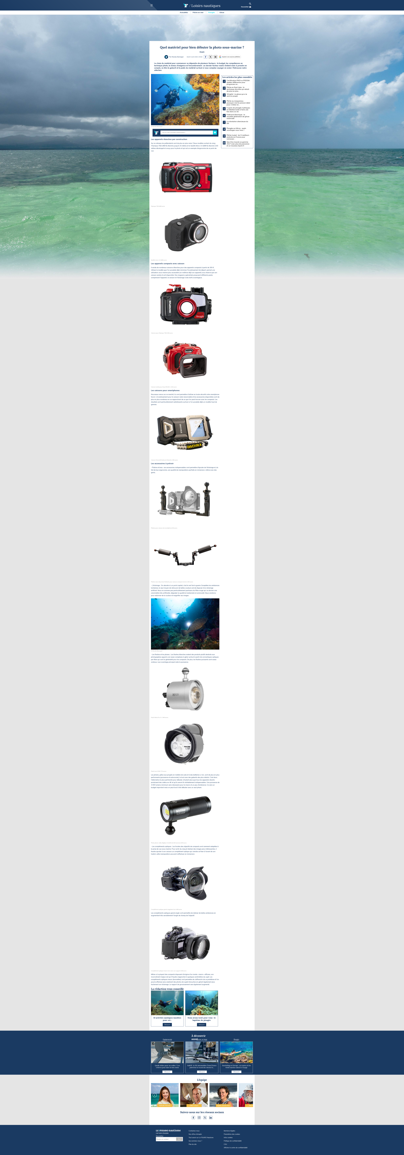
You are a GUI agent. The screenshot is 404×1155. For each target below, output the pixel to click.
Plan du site (193, 1144)
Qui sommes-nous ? (195, 1141)
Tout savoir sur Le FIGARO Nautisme (201, 1137)
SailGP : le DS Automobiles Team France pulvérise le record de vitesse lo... (202, 1066)
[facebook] (193, 1117)
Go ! (179, 1139)
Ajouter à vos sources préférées (231, 57)
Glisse (221, 12)
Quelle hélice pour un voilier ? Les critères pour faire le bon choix (167, 1066)
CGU (225, 1144)
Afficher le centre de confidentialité (235, 1148)
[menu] (151, 5)
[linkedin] (210, 1117)
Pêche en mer (198, 12)
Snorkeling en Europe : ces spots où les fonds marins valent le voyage (236, 1066)
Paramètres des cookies (232, 1134)
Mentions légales (229, 1131)
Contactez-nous (194, 1131)
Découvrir (167, 1072)
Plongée (211, 12)
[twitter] (205, 1117)
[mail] (250, 7)
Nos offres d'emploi (195, 1134)
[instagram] (199, 1117)
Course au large (202, 1039)
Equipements (167, 1039)
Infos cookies (228, 1137)
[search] (250, 4)
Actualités (184, 12)
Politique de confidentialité (233, 1141)
